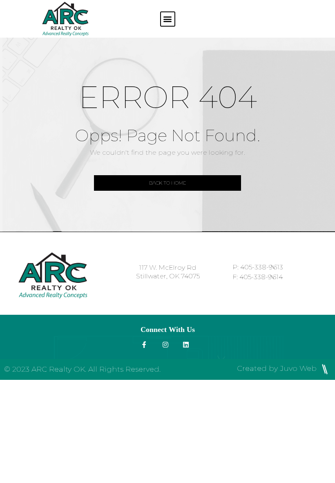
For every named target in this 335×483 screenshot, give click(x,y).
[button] (167, 19)
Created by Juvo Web (278, 368)
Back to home (167, 183)
